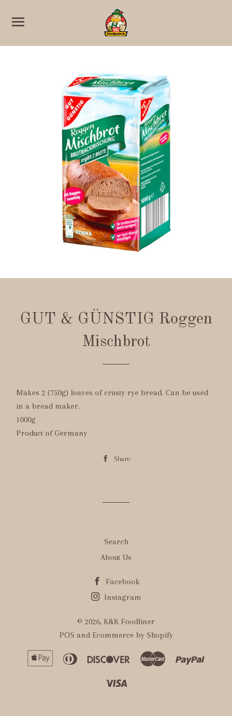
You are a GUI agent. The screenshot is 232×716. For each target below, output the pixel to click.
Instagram (121, 597)
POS (66, 635)
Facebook (122, 581)
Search (116, 541)
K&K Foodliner (129, 621)
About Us (116, 557)
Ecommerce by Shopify (132, 635)
